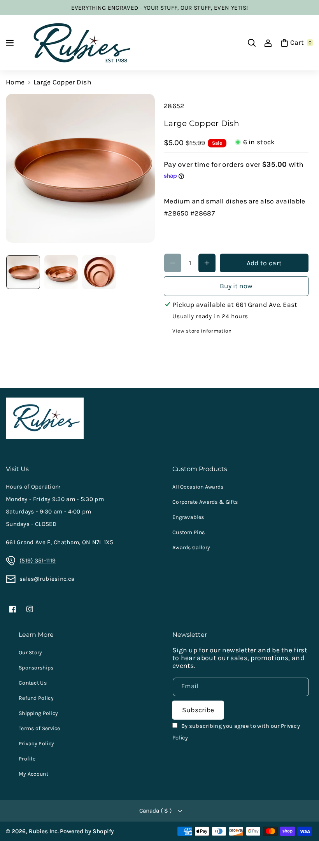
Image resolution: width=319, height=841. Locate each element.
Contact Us (33, 683)
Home (15, 82)
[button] (10, 42)
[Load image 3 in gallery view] (99, 272)
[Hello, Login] (268, 42)
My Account (33, 774)
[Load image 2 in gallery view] (61, 272)
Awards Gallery (191, 547)
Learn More (36, 634)
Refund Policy (36, 698)
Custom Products (199, 469)
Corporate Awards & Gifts (205, 502)
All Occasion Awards (198, 487)
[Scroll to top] (301, 815)
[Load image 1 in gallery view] (23, 272)
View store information (202, 331)
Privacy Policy (36, 743)
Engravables (188, 517)
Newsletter (189, 634)
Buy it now (236, 286)
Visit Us (17, 469)
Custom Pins (188, 532)
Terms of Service (39, 728)
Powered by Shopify (87, 831)
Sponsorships (36, 667)
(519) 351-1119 (37, 560)
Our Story (30, 652)
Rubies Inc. (44, 831)
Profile (27, 758)
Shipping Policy (38, 713)
